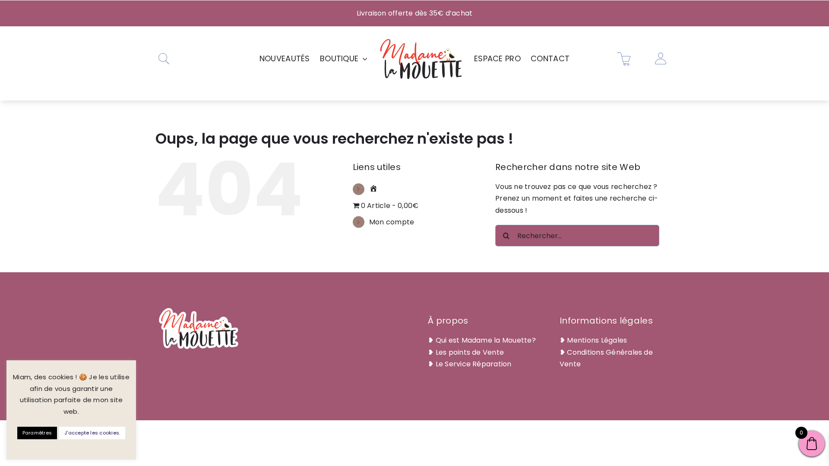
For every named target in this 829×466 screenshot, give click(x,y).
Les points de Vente (470, 352)
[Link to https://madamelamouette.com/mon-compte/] (661, 59)
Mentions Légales (597, 340)
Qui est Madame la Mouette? (486, 340)
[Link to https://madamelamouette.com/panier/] (624, 59)
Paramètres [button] (37, 432)
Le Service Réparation (474, 364)
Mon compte (391, 222)
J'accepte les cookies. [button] (92, 432)
